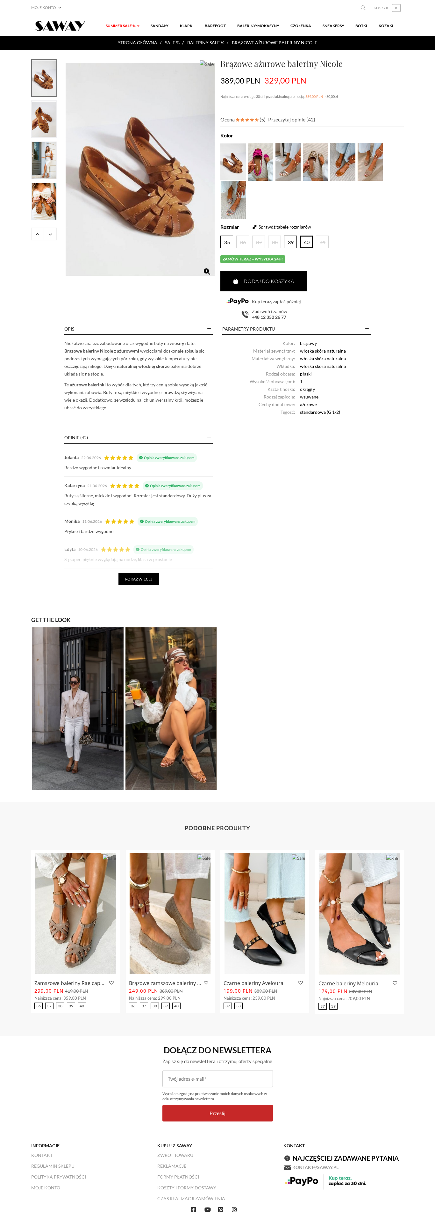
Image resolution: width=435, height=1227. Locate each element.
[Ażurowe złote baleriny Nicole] (288, 161)
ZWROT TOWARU (175, 1155)
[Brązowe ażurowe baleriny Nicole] (140, 169)
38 (60, 1006)
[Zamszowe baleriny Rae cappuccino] (75, 913)
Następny (50, 234)
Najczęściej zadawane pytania (346, 1158)
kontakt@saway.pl (315, 1167)
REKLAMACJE (171, 1166)
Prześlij (217, 1113)
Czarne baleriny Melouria (348, 983)
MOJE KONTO (45, 1187)
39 (71, 1006)
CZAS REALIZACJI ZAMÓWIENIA (191, 1198)
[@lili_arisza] (78, 708)
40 (82, 1006)
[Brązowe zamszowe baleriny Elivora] (170, 913)
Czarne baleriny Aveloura (253, 983)
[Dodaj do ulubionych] (111, 983)
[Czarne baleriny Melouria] (359, 914)
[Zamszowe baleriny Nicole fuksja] (261, 161)
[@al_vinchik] (171, 708)
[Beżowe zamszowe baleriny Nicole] (370, 161)
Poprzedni (37, 234)
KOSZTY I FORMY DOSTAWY (186, 1187)
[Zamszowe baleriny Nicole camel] (343, 161)
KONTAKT (42, 1155)
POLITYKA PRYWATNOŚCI (58, 1177)
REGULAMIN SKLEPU (53, 1166)
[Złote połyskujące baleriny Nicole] (315, 161)
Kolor (226, 135)
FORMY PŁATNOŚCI (178, 1177)
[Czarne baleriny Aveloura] (265, 913)
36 (38, 1006)
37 (49, 1006)
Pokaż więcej (138, 579)
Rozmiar (229, 227)
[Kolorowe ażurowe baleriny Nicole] (233, 199)
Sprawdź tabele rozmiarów (285, 227)
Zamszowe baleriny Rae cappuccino (70, 983)
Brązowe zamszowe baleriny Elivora (165, 983)
